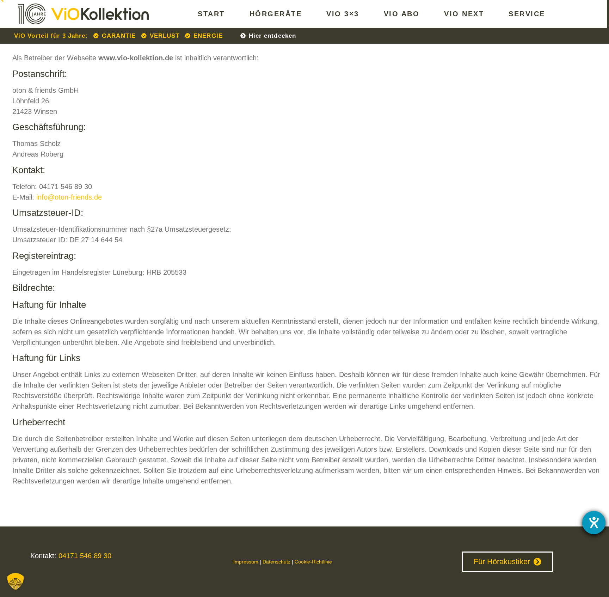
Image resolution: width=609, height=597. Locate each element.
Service (527, 14)
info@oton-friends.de (69, 197)
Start (211, 14)
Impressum (245, 562)
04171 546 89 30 (83, 556)
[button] (15, 581)
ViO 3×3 (342, 14)
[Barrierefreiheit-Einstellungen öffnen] (593, 522)
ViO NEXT (464, 14)
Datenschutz (276, 562)
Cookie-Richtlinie (313, 562)
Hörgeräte (276, 14)
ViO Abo (402, 14)
